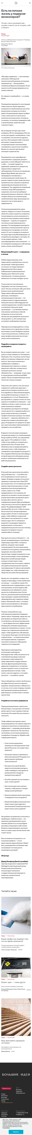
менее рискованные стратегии (12, 194)
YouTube (4, 1116)
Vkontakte (4, 1114)
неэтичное (23, 185)
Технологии (5, 1099)
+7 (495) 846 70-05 (22, 1113)
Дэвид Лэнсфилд (6, 44)
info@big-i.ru (20, 1114)
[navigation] (8, 1095)
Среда (3, 1101)
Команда (4, 1097)
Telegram (4, 1113)
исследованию (24, 171)
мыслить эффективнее (21, 623)
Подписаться (6, 1088)
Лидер (3, 1094)
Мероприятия (20, 1093)
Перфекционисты (7, 1102)
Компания (4, 1095)
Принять (16, 1132)
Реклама (19, 1089)
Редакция (19, 1091)
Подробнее (6, 1128)
